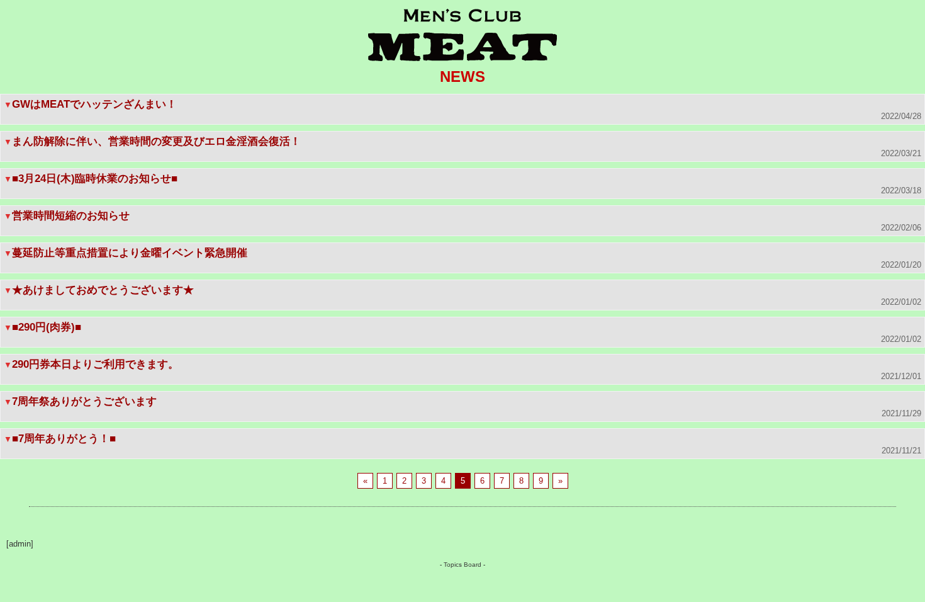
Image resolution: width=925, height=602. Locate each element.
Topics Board (462, 564)
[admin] (19, 543)
